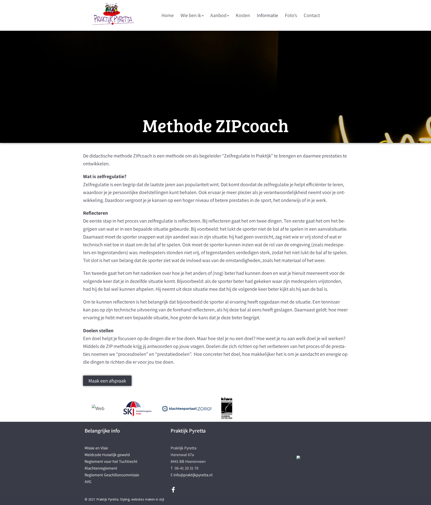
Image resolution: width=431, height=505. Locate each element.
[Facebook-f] (173, 489)
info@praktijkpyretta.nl (193, 474)
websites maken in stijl (147, 499)
